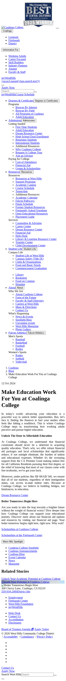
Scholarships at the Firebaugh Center (21, 535)
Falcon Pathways (24, 200)
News (11, 560)
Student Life (15, 248)
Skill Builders (16, 62)
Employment (15, 597)
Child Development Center (30, 245)
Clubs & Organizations (28, 261)
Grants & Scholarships (27, 168)
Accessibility (11, 636)
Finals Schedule (24, 204)
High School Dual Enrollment (32, 136)
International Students (27, 142)
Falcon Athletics (17, 332)
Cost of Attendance (26, 162)
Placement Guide (24, 216)
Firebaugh (14, 40)
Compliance (27, 636)
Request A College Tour (28, 152)
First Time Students (26, 127)
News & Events (24, 316)
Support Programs (25, 181)
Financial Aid (22, 165)
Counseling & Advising (28, 223)
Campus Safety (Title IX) (29, 258)
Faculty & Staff (17, 71)
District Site (23, 591)
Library (19, 274)
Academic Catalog (25, 184)
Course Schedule (25, 94)
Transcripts (21, 191)
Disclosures (14, 622)
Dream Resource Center (28, 133)
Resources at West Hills (28, 178)
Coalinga (7, 31)
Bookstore (21, 277)
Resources (14, 171)
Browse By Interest (26, 107)
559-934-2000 (9, 591)
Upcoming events (25, 322)
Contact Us (21, 310)
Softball (19, 358)
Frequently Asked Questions (31, 210)
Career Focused (17, 59)
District (12, 43)
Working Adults (17, 56)
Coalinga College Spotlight (23, 547)
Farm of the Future (25, 297)
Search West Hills (11, 674)
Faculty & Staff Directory (29, 300)
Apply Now (8, 87)
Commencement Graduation (31, 268)
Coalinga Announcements (22, 550)
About (11, 287)
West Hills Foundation (20, 603)
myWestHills (8, 77)
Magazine (13, 563)
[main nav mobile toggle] (57, 28)
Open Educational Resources (31, 213)
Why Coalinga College (28, 149)
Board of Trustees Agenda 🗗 (17, 629)
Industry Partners (17, 65)
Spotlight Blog (23, 319)
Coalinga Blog (16, 554)
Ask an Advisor (24, 155)
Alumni (12, 68)
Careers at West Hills (27, 303)
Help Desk (21, 235)
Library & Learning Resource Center (35, 239)
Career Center (23, 226)
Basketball (21, 342)
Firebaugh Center (18, 600)
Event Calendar (17, 557)
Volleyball (21, 361)
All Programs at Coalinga (29, 113)
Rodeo (19, 349)
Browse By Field (24, 110)
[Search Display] (2, 85)
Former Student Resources (30, 207)
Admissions (14, 120)
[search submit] (35, 91)
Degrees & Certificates (21, 100)
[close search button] (2, 678)
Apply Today (41, 629)
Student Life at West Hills (29, 255)
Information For (10, 50)
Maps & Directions (26, 307)
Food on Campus (25, 281)
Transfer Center (24, 242)
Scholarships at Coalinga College (19, 529)
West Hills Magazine (27, 326)
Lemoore (13, 37)
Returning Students (26, 139)
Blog (11, 370)
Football (20, 345)
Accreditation (15, 619)
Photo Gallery (23, 329)
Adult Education (24, 116)
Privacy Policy (45, 636)
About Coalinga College (29, 294)
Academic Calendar (26, 197)
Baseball (20, 339)
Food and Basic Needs (28, 265)
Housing (20, 284)
